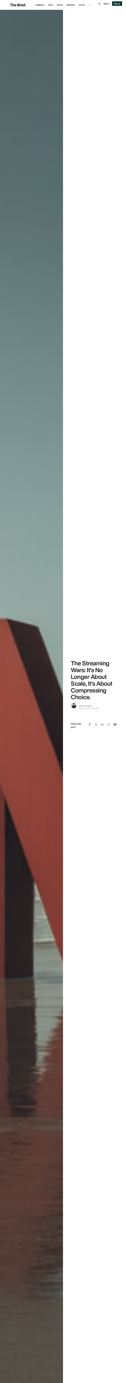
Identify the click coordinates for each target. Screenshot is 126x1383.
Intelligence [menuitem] (39, 5)
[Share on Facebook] (90, 724)
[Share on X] (96, 724)
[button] (89, 5)
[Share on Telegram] (109, 724)
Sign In (106, 4)
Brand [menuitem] (50, 5)
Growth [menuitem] (60, 5)
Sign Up (117, 3)
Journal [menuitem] (81, 5)
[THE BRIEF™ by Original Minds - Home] (17, 4)
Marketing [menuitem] (71, 5)
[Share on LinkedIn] (102, 724)
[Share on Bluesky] (115, 724)
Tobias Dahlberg (85, 706)
